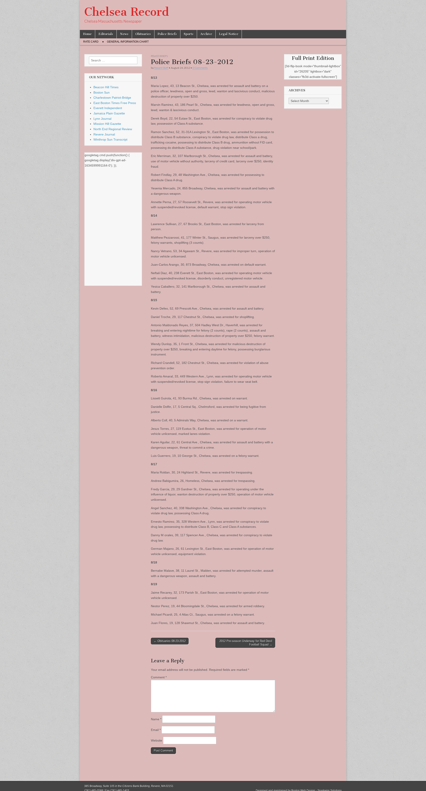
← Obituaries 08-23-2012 (170, 641)
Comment (159, 677)
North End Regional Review (112, 129)
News (124, 34)
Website (156, 740)
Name (156, 719)
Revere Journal (104, 134)
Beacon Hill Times (105, 87)
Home (87, 34)
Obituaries (143, 34)
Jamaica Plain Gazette (109, 113)
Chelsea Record (126, 12)
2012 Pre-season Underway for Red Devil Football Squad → (245, 642)
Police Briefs (167, 34)
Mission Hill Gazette (107, 124)
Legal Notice (228, 34)
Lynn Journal (102, 118)
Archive (206, 34)
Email (156, 730)
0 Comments (200, 67)
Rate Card (91, 41)
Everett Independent (107, 108)
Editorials (106, 34)
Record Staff (161, 67)
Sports (188, 34)
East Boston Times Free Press (114, 103)
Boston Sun (101, 92)
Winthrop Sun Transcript (110, 139)
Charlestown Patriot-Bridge (112, 97)
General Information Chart (128, 41)
